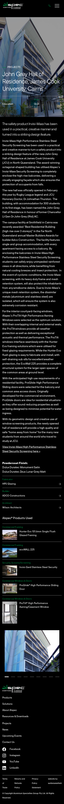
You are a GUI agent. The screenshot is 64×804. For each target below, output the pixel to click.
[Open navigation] (57, 6)
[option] (32, 651)
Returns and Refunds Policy (19, 783)
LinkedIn (14, 768)
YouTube (14, 762)
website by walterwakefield (55, 781)
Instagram (15, 755)
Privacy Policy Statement (36, 783)
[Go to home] (13, 5)
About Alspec (9, 710)
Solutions (7, 704)
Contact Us (8, 742)
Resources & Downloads (15, 716)
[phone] (49, 5)
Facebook (15, 749)
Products (7, 698)
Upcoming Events (12, 736)
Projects (6, 723)
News (5, 730)
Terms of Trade (4, 783)
